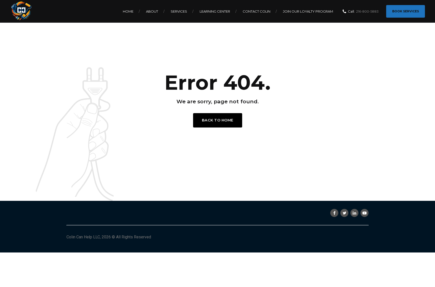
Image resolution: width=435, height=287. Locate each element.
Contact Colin (256, 11)
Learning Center (215, 11)
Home (128, 11)
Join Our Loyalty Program (308, 11)
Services (179, 11)
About (152, 11)
